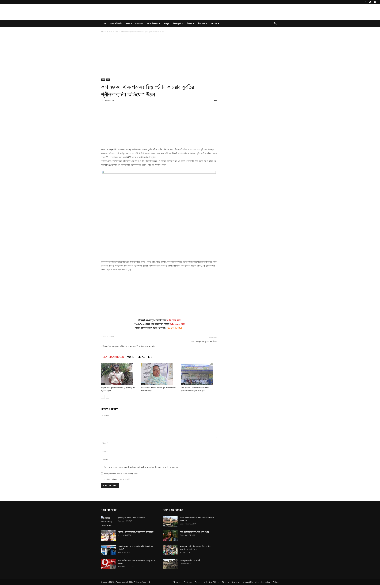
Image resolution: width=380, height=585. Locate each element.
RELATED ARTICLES (112, 356)
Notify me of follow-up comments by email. (121, 474)
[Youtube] (375, 2)
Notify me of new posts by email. (117, 479)
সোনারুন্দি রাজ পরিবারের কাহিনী (190, 560)
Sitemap (225, 582)
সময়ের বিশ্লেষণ (152, 23)
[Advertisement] (159, 56)
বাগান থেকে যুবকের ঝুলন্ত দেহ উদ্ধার (204, 341)
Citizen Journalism (262, 582)
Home (103, 31)
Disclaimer (236, 582)
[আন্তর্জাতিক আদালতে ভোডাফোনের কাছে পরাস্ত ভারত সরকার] (108, 564)
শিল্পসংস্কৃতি (177, 23)
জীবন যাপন (201, 23)
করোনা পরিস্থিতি (116, 23)
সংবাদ (128, 23)
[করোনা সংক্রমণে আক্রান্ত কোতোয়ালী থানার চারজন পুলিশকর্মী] (108, 550)
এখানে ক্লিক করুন (173, 320)
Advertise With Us (211, 582)
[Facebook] (365, 2)
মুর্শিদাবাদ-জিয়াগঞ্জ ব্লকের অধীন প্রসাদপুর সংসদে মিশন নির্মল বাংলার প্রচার (128, 346)
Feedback (188, 582)
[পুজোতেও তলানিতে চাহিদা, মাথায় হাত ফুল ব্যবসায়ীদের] (108, 535)
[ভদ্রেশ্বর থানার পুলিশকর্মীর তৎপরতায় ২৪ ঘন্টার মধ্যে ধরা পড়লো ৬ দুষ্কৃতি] (119, 374)
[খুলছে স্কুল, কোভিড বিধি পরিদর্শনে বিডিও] (108, 521)
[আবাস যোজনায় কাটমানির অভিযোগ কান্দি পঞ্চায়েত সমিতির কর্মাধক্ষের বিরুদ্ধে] (159, 374)
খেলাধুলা (166, 23)
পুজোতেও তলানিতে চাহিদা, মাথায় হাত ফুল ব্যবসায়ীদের (135, 532)
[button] (275, 23)
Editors (276, 582)
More (214, 23)
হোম (104, 23)
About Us (177, 582)
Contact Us (247, 582)
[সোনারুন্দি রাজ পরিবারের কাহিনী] (170, 564)
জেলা (116, 31)
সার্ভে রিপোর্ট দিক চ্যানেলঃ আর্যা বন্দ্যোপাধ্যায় (194, 532)
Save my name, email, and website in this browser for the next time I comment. (141, 467)
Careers (198, 582)
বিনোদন (189, 23)
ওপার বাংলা (139, 23)
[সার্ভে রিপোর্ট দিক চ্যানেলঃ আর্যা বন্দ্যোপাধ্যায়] (170, 535)
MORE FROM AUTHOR (139, 356)
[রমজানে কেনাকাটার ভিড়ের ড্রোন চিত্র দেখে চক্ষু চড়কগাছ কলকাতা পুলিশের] (170, 550)
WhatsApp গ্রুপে (177, 324)
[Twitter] (370, 2)
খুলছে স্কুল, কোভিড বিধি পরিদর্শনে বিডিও (131, 517)
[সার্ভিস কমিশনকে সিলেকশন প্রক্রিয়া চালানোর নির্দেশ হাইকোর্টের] (170, 521)
